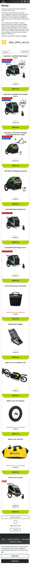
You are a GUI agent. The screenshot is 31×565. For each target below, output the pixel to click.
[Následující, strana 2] (15, 522)
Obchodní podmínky (13, 539)
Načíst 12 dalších (15, 517)
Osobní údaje (25, 539)
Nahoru (16, 529)
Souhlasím (15, 561)
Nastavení (15, 556)
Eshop (3, 539)
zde (2, 552)
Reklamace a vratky (15, 542)
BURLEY (25, 36)
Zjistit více (15, 89)
